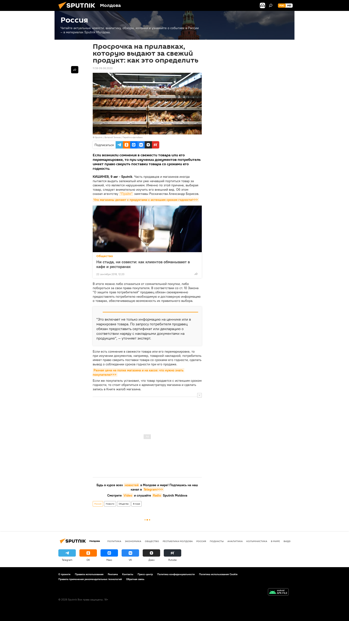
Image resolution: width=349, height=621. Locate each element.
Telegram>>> (153, 489)
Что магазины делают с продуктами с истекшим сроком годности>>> (146, 200)
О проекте (64, 574)
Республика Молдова (178, 541)
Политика (114, 541)
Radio (157, 495)
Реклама (113, 574)
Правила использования (89, 574)
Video (128, 495)
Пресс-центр (145, 574)
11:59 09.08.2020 (103, 68)
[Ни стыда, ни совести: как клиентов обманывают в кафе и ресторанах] (147, 229)
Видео (288, 541)
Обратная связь (135, 579)
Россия (97, 503)
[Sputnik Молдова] (78, 10)
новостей (132, 485)
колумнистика (256, 541)
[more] (196, 273)
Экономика (133, 541)
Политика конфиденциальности (176, 574)
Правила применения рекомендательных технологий (90, 579)
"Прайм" (126, 194)
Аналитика (235, 541)
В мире (136, 503)
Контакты (127, 574)
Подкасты (217, 541)
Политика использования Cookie (218, 574)
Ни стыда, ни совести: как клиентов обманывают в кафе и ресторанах (143, 264)
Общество (104, 256)
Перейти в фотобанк (133, 137)
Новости (110, 503)
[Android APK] (278, 592)
